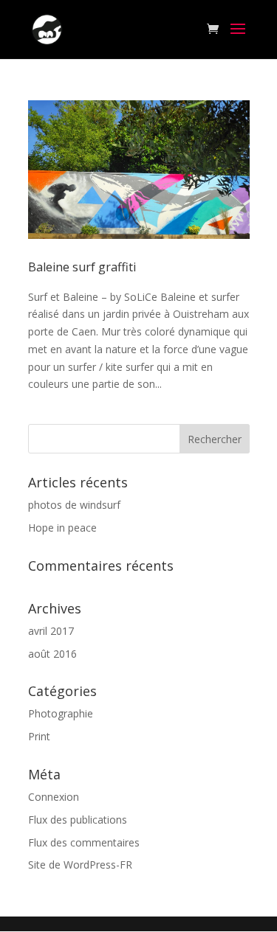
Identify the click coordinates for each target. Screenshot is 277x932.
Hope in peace (62, 528)
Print (39, 736)
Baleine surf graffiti (82, 267)
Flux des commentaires (84, 842)
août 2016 (52, 654)
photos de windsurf (74, 505)
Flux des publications (77, 820)
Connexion (53, 797)
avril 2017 (51, 631)
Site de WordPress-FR (80, 865)
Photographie (60, 713)
